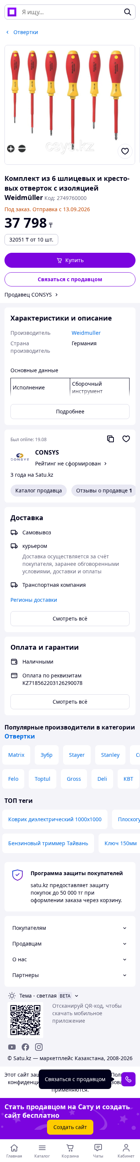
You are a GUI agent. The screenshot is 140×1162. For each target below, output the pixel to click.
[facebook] (25, 1047)
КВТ (128, 778)
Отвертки (19, 736)
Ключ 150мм (121, 843)
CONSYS (47, 452)
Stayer (77, 754)
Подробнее (70, 411)
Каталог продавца (38, 490)
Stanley (110, 754)
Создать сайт (70, 1127)
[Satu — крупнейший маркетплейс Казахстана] (12, 12)
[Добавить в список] (125, 151)
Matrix (16, 754)
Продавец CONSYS (28, 294)
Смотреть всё (70, 618)
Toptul (42, 778)
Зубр (47, 754)
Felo (13, 778)
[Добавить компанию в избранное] (126, 439)
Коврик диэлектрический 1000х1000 (55, 819)
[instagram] (38, 1047)
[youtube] (11, 1047)
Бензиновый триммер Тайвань (48, 843)
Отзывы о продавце (104, 490)
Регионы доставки (33, 599)
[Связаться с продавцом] (128, 1079)
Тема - (38, 995)
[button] (70, 260)
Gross (74, 778)
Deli (102, 778)
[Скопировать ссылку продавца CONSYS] (110, 439)
